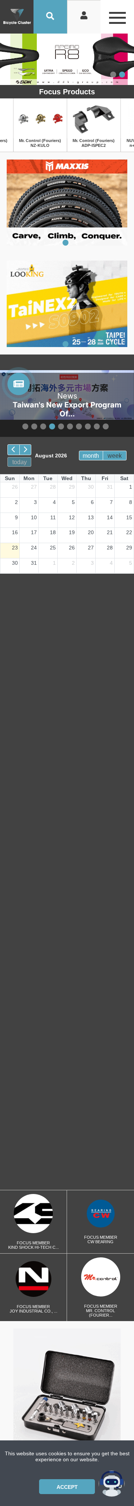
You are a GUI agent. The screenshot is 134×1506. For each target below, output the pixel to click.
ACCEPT (67, 1487)
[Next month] (25, 449)
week (115, 456)
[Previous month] (13, 449)
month (91, 456)
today (19, 462)
